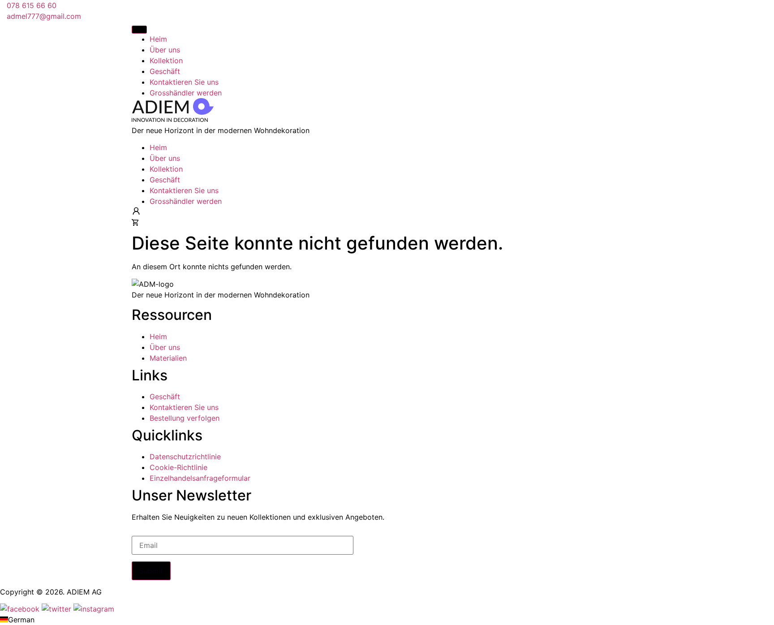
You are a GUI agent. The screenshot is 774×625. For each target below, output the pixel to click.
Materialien (168, 357)
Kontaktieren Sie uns (184, 190)
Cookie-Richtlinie (178, 467)
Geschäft (165, 179)
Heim (158, 147)
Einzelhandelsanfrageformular (200, 478)
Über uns (165, 158)
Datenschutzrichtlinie (185, 456)
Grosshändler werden (186, 201)
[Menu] (139, 30)
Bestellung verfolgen (184, 418)
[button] (387, 619)
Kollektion (166, 168)
